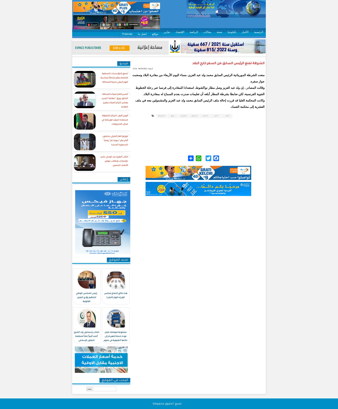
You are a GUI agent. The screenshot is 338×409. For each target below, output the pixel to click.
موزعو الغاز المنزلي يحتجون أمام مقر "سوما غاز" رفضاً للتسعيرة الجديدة (115, 140)
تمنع (172, 116)
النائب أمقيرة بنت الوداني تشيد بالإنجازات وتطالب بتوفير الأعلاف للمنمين (114, 161)
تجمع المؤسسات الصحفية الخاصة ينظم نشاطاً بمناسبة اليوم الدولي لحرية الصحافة (114, 78)
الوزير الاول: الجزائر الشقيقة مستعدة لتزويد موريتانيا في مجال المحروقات (115, 120)
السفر (205, 116)
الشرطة (161, 116)
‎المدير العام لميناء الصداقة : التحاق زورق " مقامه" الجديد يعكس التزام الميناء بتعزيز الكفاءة (115, 100)
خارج (216, 116)
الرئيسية (258, 31)
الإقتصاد (180, 31)
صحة (219, 31)
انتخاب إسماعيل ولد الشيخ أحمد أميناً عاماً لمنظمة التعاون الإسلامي (86, 336)
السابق (194, 116)
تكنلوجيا (232, 31)
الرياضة (194, 31)
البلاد (227, 116)
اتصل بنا (142, 33)
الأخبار (245, 31)
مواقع (155, 33)
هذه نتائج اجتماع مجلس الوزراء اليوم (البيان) (115, 295)
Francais (127, 33)
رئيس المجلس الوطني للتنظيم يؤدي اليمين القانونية (86, 297)
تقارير (167, 31)
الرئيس (183, 116)
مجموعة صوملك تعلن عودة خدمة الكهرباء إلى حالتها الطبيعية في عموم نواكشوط (115, 338)
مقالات (207, 31)
